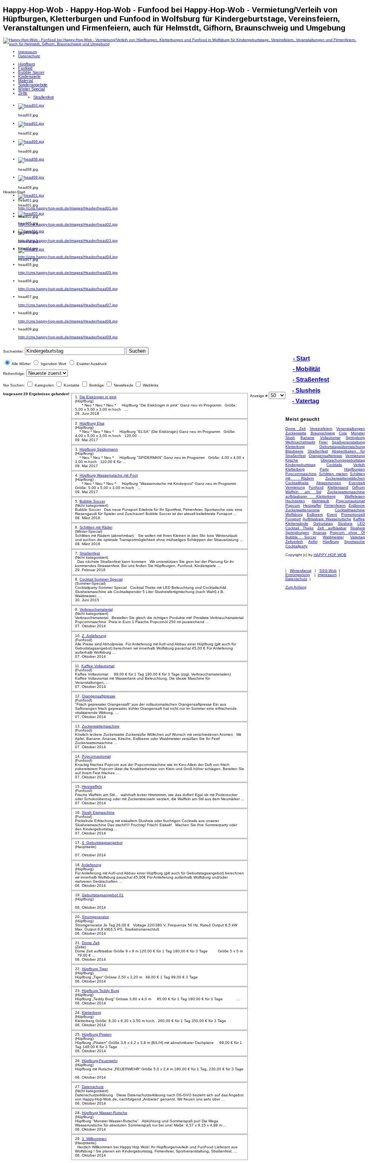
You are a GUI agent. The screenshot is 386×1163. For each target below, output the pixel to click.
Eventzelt (357, 483)
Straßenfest (90, 553)
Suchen (137, 351)
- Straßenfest (311, 379)
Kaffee (359, 519)
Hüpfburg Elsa (92, 423)
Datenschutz (93, 1087)
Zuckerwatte (295, 433)
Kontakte (72, 385)
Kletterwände (296, 523)
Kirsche (291, 460)
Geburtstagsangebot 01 (103, 895)
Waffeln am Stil (303, 492)
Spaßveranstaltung (348, 442)
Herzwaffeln (92, 786)
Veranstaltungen (350, 428)
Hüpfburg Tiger (95, 969)
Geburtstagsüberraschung (342, 447)
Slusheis (345, 523)
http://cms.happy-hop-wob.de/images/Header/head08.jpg (68, 321)
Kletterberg (91, 1012)
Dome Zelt (91, 943)
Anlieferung (91, 865)
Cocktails (334, 465)
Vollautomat (330, 438)
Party (324, 469)
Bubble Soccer (92, 501)
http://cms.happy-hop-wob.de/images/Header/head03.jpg (68, 240)
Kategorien (44, 385)
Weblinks (150, 385)
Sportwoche (354, 541)
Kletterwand (338, 487)
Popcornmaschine (301, 474)
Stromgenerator (95, 917)
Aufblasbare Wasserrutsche (327, 519)
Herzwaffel (312, 505)
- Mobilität (306, 369)
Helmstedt (320, 501)
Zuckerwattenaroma (302, 510)
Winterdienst (300, 571)
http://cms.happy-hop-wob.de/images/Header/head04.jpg (68, 257)
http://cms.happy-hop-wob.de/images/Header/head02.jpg (68, 224)
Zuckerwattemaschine (100, 726)
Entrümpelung (297, 575)
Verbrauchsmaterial (96, 609)
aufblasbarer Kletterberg (310, 496)
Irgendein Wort (53, 364)
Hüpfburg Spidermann (99, 449)
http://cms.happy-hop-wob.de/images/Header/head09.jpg (68, 337)
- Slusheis (306, 390)
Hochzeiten (295, 501)
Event (332, 514)
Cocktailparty (296, 546)
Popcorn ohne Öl (347, 532)
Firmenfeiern (335, 505)
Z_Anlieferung (94, 636)
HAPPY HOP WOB (330, 555)
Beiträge (96, 385)
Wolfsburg (294, 514)
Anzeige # (259, 396)
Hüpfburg (331, 541)
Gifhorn (358, 487)
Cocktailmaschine (350, 510)
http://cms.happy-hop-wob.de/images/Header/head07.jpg (68, 305)
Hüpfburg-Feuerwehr (100, 1061)
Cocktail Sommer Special (101, 579)
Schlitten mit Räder (96, 527)
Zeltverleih (294, 541)
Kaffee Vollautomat (98, 666)
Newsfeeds (123, 385)
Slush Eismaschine (98, 812)
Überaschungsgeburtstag (343, 460)
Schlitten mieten (333, 474)
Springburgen (297, 532)
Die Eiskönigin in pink (98, 397)
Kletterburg (295, 447)
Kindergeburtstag (300, 465)
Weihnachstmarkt (300, 442)
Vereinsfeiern (321, 428)
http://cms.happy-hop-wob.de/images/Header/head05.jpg (68, 273)
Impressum (327, 575)
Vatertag (357, 537)
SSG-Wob (328, 571)
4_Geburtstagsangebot (102, 843)
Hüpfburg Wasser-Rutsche (104, 1113)
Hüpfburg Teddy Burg (100, 991)
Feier (323, 442)
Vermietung (355, 456)
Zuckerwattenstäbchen (345, 478)
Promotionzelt (353, 514)
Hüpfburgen (354, 469)
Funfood (316, 487)
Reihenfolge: (14, 373)
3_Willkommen (94, 1139)
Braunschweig (323, 433)
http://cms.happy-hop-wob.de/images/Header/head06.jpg (68, 289)
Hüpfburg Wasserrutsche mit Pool (109, 475)
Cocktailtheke (297, 483)
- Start (301, 358)
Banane (307, 438)
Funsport (293, 519)
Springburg (355, 438)
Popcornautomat (96, 756)
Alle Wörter (21, 364)
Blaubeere (294, 451)
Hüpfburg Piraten (97, 1034)
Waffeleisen (355, 496)
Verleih (359, 465)
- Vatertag (305, 401)
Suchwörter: (13, 351)
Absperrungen (328, 483)
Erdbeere (357, 505)
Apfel (312, 541)
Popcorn (292, 505)
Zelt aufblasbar (331, 528)
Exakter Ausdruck (92, 364)
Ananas (319, 532)
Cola (343, 433)
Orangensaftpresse (98, 696)
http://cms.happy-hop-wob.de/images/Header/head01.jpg (68, 208)
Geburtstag (323, 523)
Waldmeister (333, 537)
